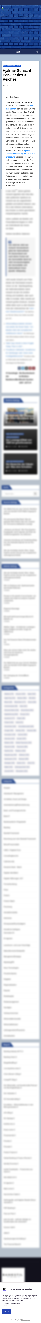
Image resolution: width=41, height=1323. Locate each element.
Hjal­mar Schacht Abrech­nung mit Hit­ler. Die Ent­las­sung (20, 153)
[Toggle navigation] (18, 52)
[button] (37, 52)
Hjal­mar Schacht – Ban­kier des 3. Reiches (18, 75)
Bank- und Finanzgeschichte (11, 65)
